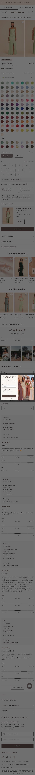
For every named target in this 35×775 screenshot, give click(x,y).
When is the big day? (5, 384)
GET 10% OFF (9, 395)
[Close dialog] (33, 376)
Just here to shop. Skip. (9, 398)
